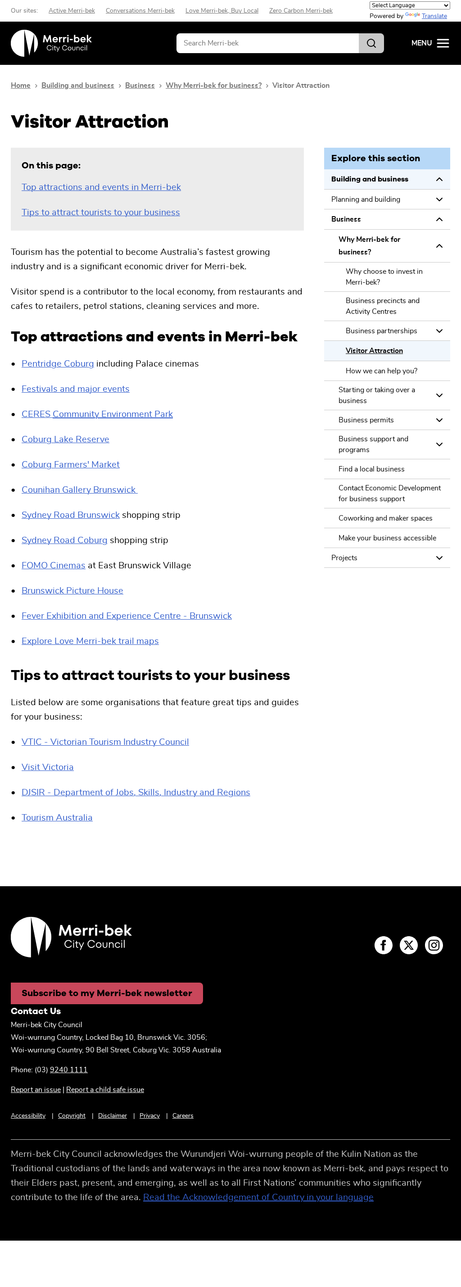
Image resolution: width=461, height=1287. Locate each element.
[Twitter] (409, 945)
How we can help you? (381, 371)
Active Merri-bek (72, 11)
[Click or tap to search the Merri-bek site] (371, 43)
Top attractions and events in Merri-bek (101, 187)
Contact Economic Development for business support (390, 494)
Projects (344, 558)
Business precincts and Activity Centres (383, 306)
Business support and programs (373, 444)
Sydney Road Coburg (65, 540)
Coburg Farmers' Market (71, 464)
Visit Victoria (48, 767)
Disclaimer (112, 1116)
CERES (97, 414)
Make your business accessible (387, 538)
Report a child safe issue (105, 1089)
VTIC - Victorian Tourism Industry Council (105, 742)
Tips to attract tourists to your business (101, 212)
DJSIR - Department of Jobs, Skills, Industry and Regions (136, 792)
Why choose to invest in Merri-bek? (384, 277)
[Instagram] (434, 945)
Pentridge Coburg (58, 363)
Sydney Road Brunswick (71, 515)
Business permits (366, 420)
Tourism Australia (57, 817)
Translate (434, 16)
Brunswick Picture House (72, 590)
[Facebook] (384, 945)
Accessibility (28, 1116)
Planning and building (365, 199)
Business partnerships (381, 331)
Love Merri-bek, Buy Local (221, 11)
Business (140, 85)
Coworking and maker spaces (386, 518)
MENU (421, 43)
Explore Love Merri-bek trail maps (90, 641)
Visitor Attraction (374, 350)
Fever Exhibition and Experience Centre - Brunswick (127, 616)
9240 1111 (69, 1070)
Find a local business (372, 469)
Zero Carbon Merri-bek (301, 11)
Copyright (72, 1116)
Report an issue (36, 1089)
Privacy (150, 1116)
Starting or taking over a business (377, 395)
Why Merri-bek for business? (214, 85)
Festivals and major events (76, 389)
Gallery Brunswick (79, 489)
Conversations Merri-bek (140, 11)
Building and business (77, 85)
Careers (183, 1116)
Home (21, 85)
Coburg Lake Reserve (65, 439)
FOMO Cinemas (54, 565)
